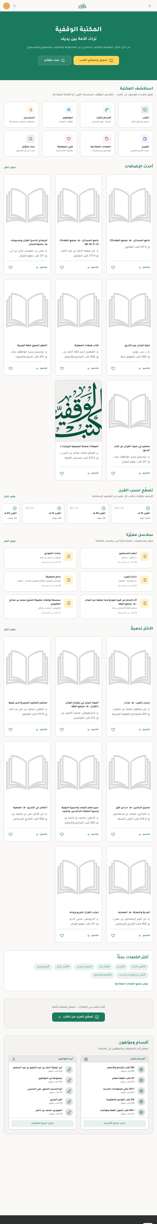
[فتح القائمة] (150, 6)
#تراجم (120, 967)
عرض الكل (10, 167)
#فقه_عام (104, 967)
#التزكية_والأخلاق (102, 975)
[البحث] (14, 6)
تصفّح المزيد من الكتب (78, 1017)
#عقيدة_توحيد (84, 967)
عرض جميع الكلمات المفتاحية (131, 984)
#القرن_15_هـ (138, 967)
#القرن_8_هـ (63, 967)
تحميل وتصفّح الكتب (94, 60)
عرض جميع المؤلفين (42, 1123)
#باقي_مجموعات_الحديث (132, 975)
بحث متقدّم (52, 60)
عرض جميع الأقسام (115, 1123)
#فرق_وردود (43, 967)
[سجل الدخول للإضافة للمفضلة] (113, 267)
